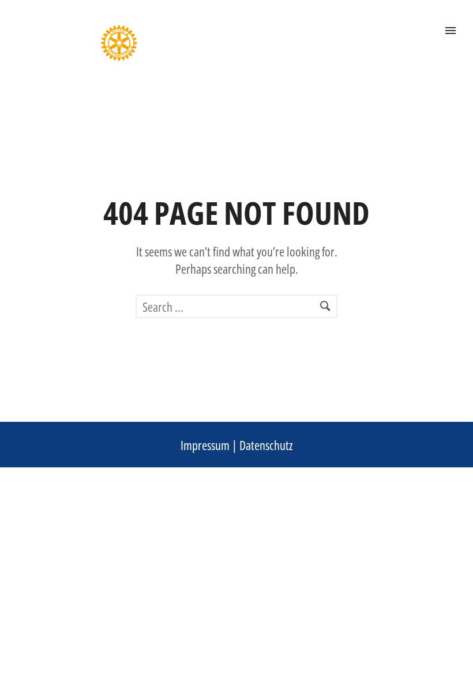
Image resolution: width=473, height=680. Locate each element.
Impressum (205, 445)
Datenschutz (266, 445)
